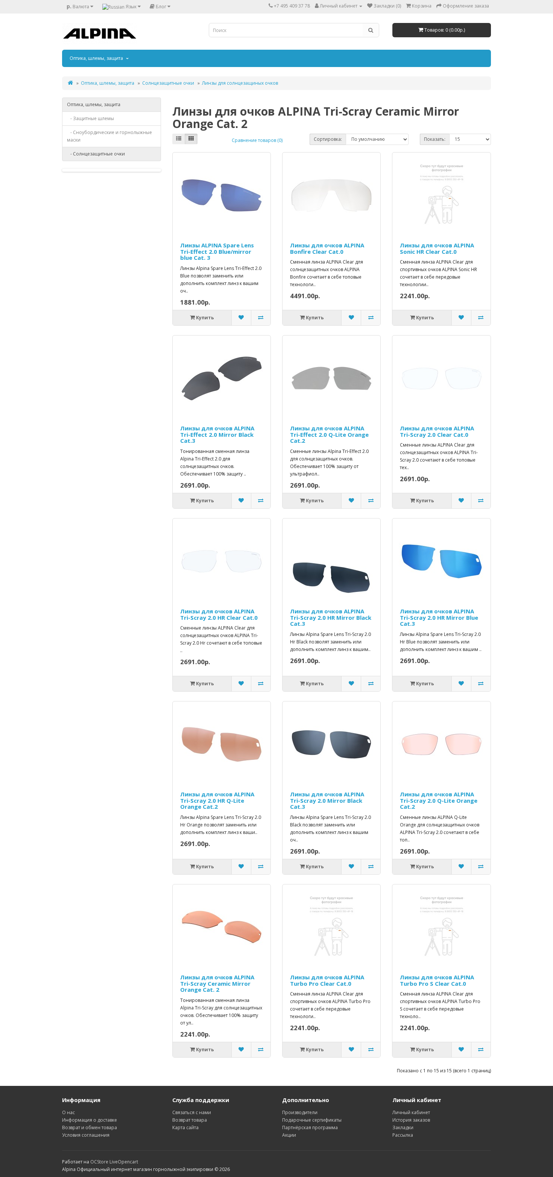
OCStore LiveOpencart (114, 1162)
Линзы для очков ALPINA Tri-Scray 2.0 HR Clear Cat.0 (219, 614)
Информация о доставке (89, 1120)
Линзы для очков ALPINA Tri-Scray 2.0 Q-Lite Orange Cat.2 (438, 800)
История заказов (411, 1120)
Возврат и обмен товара (89, 1127)
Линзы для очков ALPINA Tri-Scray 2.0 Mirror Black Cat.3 (327, 800)
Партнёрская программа (310, 1127)
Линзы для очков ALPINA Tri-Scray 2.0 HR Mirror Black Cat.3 (330, 617)
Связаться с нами (191, 1112)
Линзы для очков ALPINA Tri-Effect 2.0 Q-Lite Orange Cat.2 (329, 434)
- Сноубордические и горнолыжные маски (109, 136)
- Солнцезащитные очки (96, 154)
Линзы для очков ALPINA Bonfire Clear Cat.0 (327, 248)
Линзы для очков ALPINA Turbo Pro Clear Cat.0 (327, 980)
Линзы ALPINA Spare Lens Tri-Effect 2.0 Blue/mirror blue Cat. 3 (217, 251)
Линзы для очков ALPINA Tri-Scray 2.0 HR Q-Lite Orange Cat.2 (217, 800)
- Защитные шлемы (90, 118)
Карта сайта (185, 1127)
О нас (68, 1112)
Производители (300, 1112)
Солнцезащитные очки (168, 83)
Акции (289, 1135)
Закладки (402, 1127)
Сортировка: (328, 139)
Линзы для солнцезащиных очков (240, 83)
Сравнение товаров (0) (257, 140)
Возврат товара (189, 1120)
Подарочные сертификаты (312, 1120)
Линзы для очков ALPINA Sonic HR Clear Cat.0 (437, 248)
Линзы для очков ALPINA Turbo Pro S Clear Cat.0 (437, 980)
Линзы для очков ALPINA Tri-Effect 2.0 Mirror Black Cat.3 (217, 434)
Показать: (434, 139)
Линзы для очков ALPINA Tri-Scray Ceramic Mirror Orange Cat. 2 (217, 983)
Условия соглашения (85, 1135)
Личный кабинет (411, 1112)
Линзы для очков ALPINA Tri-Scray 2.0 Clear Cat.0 (437, 431)
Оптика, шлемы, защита (96, 58)
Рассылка (402, 1135)
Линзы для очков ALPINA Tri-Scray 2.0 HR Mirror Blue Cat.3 (439, 617)
